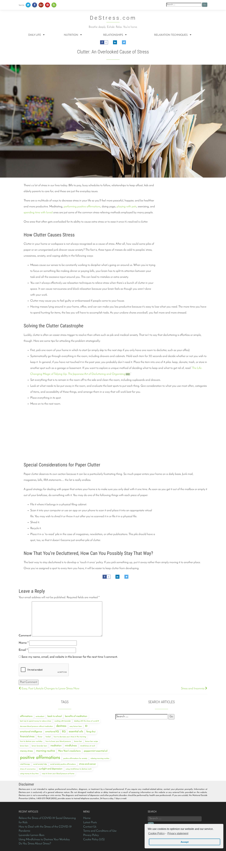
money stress (26, 751)
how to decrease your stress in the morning (70, 737)
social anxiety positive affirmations (63, 764)
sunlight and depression (50, 769)
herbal (48, 737)
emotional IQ (52, 731)
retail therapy (25, 764)
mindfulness (71, 746)
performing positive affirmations (82, 206)
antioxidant (40, 716)
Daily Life (35, 35)
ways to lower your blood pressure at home (58, 774)
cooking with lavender (62, 721)
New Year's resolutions (69, 751)
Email (23, 650)
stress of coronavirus (28, 769)
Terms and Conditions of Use (99, 831)
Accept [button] (185, 842)
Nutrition (71, 35)
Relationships (113, 35)
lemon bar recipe (91, 741)
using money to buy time (29, 774)
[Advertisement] (182, 203)
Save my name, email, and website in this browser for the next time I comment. (70, 657)
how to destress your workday (31, 741)
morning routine (45, 750)
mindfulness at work (87, 746)
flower (40, 737)
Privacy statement (177, 833)
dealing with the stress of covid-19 (86, 721)
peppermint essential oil (95, 751)
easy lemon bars (76, 726)
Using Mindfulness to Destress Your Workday (44, 839)
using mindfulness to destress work (78, 769)
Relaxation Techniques (171, 35)
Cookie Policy (156, 833)
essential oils (76, 731)
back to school (54, 716)
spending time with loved (38, 212)
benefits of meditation (76, 716)
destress (61, 726)
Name (24, 643)
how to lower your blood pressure (58, 741)
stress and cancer (87, 764)
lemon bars (24, 746)
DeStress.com (113, 18)
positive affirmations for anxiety (75, 758)
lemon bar (78, 741)
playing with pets (126, 206)
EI (86, 726)
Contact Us (89, 826)
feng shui (90, 731)
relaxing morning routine (99, 758)
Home (86, 818)
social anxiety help (40, 764)
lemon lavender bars (39, 746)
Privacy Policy (91, 835)
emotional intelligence (31, 731)
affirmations (26, 716)
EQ (64, 731)
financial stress (27, 736)
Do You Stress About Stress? (35, 843)
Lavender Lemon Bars (31, 835)
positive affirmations (40, 757)
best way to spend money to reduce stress (35, 721)
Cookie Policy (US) (94, 839)
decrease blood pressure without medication (36, 726)
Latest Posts (90, 822)
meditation (56, 746)
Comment (25, 635)
